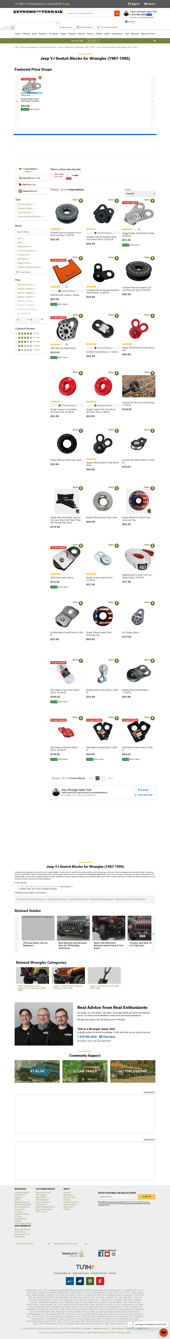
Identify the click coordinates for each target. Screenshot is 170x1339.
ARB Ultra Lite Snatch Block (63, 348)
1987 (22, 887)
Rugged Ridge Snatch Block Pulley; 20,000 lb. (30, 100)
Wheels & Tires (148, 34)
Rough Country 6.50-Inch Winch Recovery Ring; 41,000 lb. (100, 410)
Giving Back (68, 1195)
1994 (53, 887)
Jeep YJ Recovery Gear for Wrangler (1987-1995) (116, 47)
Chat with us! (41, 1204)
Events (17, 1200)
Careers (66, 1200)
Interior (90, 34)
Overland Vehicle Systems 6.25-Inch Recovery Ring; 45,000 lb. (137, 288)
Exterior (81, 34)
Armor (34, 34)
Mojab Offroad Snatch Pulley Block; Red (138, 348)
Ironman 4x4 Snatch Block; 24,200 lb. (138, 461)
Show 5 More (25, 272)
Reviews (66, 1209)
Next (109, 778)
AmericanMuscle (62, 1273)
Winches (135, 34)
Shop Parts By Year (22, 1202)
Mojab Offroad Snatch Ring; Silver (102, 517)
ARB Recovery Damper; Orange (64, 295)
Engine (63, 34)
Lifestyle (26, 34)
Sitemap (87, 1329)
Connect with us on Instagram (113, 1254)
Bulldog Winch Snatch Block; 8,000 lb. (66, 633)
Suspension (117, 34)
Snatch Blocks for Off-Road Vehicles (130, 899)
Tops (127, 34)
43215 (28, 172)
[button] (130, 22)
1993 (49, 887)
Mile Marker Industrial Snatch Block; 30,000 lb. (64, 748)
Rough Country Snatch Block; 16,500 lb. (99, 578)
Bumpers (43, 34)
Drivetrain (53, 34)
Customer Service (43, 1202)
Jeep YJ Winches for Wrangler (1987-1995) (76, 47)
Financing (19, 1212)
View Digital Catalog (23, 1224)
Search (117, 13)
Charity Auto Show (71, 1202)
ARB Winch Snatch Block (61, 577)
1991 (40, 887)
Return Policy (41, 1197)
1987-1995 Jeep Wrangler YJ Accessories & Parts (36, 47)
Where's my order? (43, 1192)
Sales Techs (68, 1207)
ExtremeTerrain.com (38, 13)
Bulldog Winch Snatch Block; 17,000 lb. (135, 691)
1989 (31, 887)
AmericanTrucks (81, 1273)
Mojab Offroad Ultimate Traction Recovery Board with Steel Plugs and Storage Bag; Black (65, 520)
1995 (58, 887)
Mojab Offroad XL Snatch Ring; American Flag (136, 518)
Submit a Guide (69, 1197)
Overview (67, 1192)
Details (66, 4)
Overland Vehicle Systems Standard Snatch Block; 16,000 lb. (102, 291)
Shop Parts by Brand (23, 1204)
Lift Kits (99, 34)
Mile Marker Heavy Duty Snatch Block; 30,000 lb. (64, 691)
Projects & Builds (21, 1192)
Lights (107, 34)
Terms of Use (41, 1212)
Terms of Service (117, 1332)
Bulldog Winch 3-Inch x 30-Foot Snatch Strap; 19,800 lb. (137, 576)
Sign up (146, 1196)
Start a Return (41, 1195)
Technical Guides (22, 1214)
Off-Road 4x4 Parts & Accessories (31, 899)
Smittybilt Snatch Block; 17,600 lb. (102, 352)
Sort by (128, 190)
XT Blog (18, 1216)
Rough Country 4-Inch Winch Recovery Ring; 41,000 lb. (63, 410)
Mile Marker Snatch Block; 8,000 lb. (101, 748)
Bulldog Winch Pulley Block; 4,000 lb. (102, 691)
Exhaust (72, 34)
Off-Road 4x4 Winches (78, 899)
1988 (26, 887)
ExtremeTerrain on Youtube (107, 1254)
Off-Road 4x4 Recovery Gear (101, 899)
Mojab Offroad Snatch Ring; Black (66, 460)
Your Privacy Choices (123, 1329)
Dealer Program (69, 1204)
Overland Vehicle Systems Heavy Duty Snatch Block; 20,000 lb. (101, 238)
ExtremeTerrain (99, 1273)
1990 (35, 887)
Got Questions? (42, 1200)
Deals (17, 34)
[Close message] (155, 41)
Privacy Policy (133, 1202)
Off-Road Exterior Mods (57, 899)
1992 (44, 887)
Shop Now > (93, 41)
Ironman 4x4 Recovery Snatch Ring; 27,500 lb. (138, 403)
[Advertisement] (85, 1113)
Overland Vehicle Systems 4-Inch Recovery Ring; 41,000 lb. (65, 233)
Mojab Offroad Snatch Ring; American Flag (99, 633)
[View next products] (153, 101)
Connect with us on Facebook (100, 1254)
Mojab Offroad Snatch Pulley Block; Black (102, 463)
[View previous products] (17, 101)
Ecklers (112, 1273)
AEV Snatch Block (130, 632)
